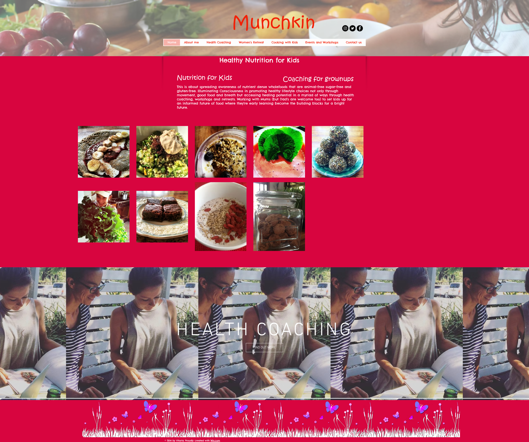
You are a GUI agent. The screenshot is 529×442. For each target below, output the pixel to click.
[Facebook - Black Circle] (360, 28)
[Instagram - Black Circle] (345, 28)
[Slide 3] (268, 389)
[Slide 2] (264, 389)
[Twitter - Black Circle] (352, 28)
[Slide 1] (260, 389)
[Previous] (22, 333)
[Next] (506, 333)
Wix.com (215, 440)
